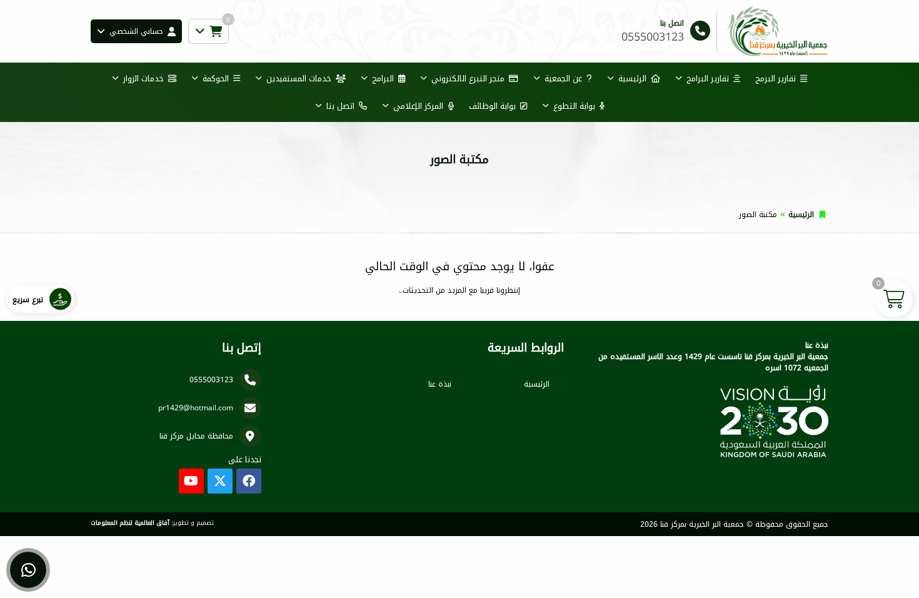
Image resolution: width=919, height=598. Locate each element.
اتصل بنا (340, 106)
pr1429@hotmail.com (195, 408)
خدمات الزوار (143, 78)
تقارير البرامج (707, 78)
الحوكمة (216, 78)
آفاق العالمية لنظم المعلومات (130, 523)
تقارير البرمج (775, 78)
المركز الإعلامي (418, 106)
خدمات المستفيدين (298, 78)
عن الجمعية (563, 78)
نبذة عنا (439, 384)
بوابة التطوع (574, 106)
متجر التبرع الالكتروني (468, 78)
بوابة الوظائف (492, 106)
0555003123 (211, 380)
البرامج (383, 78)
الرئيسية (632, 78)
